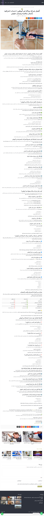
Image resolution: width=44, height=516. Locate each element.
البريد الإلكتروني (40, 480)
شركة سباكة (33, 409)
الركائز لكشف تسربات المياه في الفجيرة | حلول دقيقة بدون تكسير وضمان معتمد (7, 458)
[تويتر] (39, 18)
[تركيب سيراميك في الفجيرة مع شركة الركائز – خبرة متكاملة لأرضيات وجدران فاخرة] (11, 498)
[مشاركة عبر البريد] (19, 427)
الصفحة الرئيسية (12, 2)
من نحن (8, 2)
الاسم (41, 477)
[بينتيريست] (33, 18)
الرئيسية (32, 7)
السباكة (35, 259)
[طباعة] (17, 427)
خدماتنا (6, 2)
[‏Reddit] (31, 18)
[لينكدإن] (37, 18)
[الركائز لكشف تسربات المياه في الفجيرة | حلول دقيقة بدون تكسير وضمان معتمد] (6, 453)
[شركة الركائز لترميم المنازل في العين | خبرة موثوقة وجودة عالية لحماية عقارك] (4, 502)
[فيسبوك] (41, 18)
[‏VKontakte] (29, 18)
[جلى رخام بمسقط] (18, 498)
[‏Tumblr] (35, 18)
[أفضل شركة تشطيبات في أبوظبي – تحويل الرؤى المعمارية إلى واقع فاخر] (11, 502)
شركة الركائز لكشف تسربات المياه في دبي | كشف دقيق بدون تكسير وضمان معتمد (27, 458)
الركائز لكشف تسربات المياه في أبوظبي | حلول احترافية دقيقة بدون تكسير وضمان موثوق (17, 458)
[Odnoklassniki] (27, 18)
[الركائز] (42, 2)
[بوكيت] (21, 427)
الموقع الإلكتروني (19, 480)
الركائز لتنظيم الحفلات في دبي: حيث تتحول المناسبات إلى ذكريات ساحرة (38, 458)
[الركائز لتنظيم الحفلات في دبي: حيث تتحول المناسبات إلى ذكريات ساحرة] (37, 453)
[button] (41, 513)
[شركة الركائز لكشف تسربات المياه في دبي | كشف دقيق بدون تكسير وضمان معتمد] (27, 453)
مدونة (3, 2)
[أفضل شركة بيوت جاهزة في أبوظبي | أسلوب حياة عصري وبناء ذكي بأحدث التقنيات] (18, 506)
